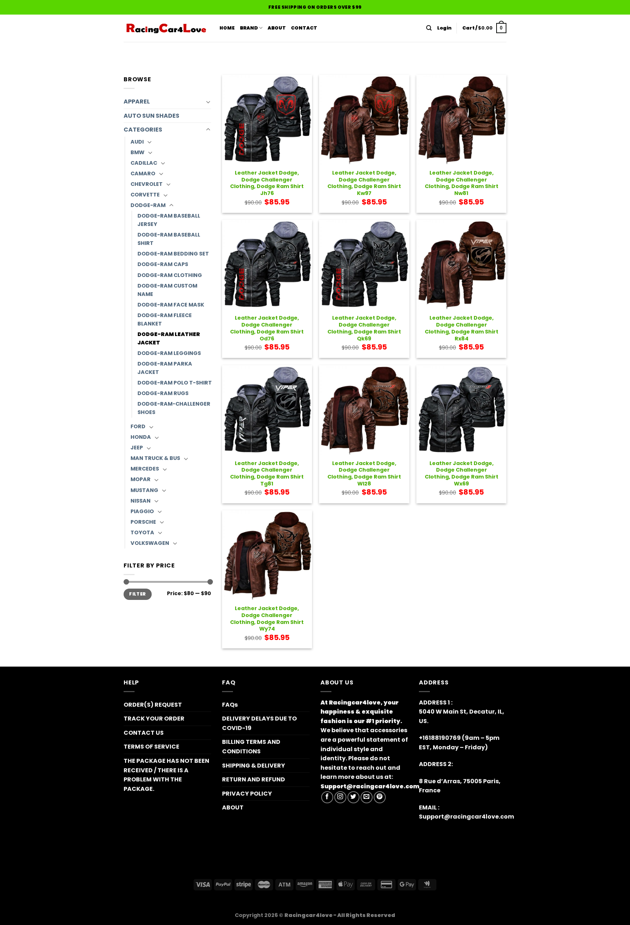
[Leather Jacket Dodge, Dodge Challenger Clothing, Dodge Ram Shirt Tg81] (267, 410)
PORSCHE (143, 522)
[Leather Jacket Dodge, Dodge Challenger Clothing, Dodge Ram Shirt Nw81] (461, 120)
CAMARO (143, 173)
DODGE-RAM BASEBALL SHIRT (168, 239)
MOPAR (141, 479)
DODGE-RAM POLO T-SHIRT (174, 382)
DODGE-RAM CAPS (162, 264)
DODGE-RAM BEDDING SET (173, 253)
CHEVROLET (147, 184)
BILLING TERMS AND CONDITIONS (251, 747)
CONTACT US (144, 733)
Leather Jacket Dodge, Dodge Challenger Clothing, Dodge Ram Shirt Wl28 (364, 473)
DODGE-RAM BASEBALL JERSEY (168, 220)
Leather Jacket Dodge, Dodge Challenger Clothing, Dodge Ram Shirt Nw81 (461, 183)
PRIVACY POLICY (247, 793)
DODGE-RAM (148, 205)
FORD (138, 426)
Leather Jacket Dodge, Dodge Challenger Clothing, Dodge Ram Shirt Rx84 (461, 328)
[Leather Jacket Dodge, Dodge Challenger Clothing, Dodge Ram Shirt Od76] (267, 265)
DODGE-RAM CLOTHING (169, 275)
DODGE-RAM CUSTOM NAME (167, 290)
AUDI (137, 141)
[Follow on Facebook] (327, 797)
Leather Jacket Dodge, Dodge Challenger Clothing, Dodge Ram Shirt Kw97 (364, 183)
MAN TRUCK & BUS (155, 458)
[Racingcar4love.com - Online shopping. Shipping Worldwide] (166, 28)
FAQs (230, 704)
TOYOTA (142, 532)
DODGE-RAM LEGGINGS (169, 353)
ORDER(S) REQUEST (153, 704)
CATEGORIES (143, 129)
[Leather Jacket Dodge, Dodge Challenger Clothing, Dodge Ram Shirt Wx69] (461, 410)
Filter (137, 594)
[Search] (429, 28)
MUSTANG (144, 490)
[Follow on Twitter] (353, 797)
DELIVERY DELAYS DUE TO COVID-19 (259, 723)
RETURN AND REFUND (253, 779)
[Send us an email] (367, 797)
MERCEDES (145, 468)
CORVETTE (145, 194)
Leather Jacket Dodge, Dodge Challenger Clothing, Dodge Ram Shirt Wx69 (461, 473)
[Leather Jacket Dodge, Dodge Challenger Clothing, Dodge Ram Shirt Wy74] (267, 555)
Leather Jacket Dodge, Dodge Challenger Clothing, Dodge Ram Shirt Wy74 (267, 618)
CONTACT (304, 28)
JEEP (137, 447)
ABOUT (277, 28)
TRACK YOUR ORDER (154, 718)
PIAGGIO (142, 511)
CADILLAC (144, 163)
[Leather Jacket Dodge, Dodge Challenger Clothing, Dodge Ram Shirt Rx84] (461, 265)
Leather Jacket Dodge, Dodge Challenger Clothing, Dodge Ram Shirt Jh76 (267, 183)
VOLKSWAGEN (150, 543)
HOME (227, 28)
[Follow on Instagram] (340, 797)
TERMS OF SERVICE (151, 746)
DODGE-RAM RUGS (162, 393)
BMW (137, 152)
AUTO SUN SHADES (151, 116)
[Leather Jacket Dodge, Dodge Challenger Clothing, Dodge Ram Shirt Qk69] (364, 265)
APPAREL (137, 101)
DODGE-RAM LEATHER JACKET (168, 338)
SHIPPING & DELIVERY (253, 765)
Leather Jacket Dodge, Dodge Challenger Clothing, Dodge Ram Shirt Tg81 (267, 473)
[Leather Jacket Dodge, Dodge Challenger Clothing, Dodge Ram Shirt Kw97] (364, 120)
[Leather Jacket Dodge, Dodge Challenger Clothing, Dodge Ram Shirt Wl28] (364, 410)
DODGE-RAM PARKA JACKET (164, 368)
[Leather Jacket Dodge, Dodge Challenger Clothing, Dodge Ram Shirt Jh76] (267, 120)
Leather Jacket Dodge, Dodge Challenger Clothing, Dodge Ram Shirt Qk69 (364, 328)
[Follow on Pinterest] (380, 797)
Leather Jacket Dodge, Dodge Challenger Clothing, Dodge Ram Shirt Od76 (267, 328)
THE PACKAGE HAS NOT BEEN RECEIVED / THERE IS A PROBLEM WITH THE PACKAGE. (166, 775)
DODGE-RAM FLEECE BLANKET (164, 319)
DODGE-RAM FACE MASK (170, 304)
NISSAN (141, 500)
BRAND (249, 28)
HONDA (141, 437)
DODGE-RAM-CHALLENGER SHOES (173, 408)
